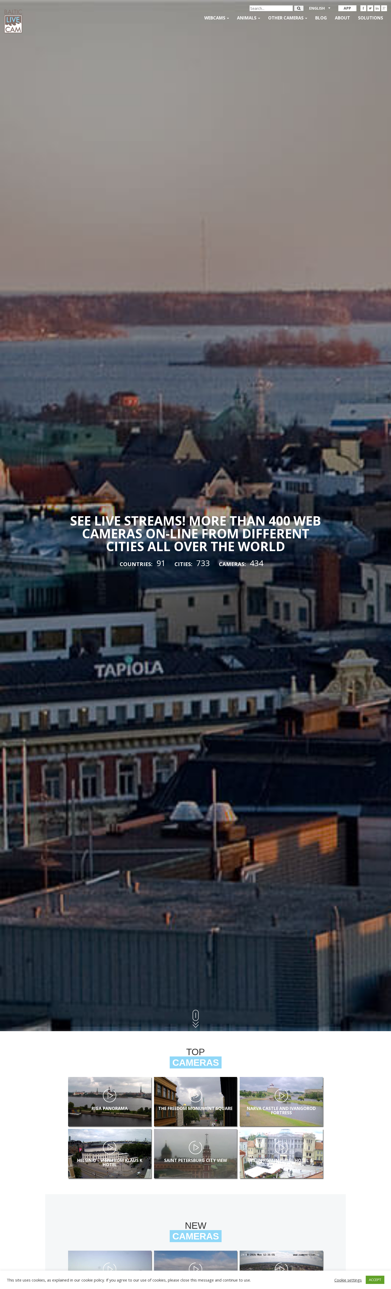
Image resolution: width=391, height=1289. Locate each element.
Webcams (215, 18)
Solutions (370, 18)
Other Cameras (286, 18)
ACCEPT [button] (375, 1279)
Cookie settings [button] (348, 1280)
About (342, 18)
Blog (321, 18)
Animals (247, 18)
